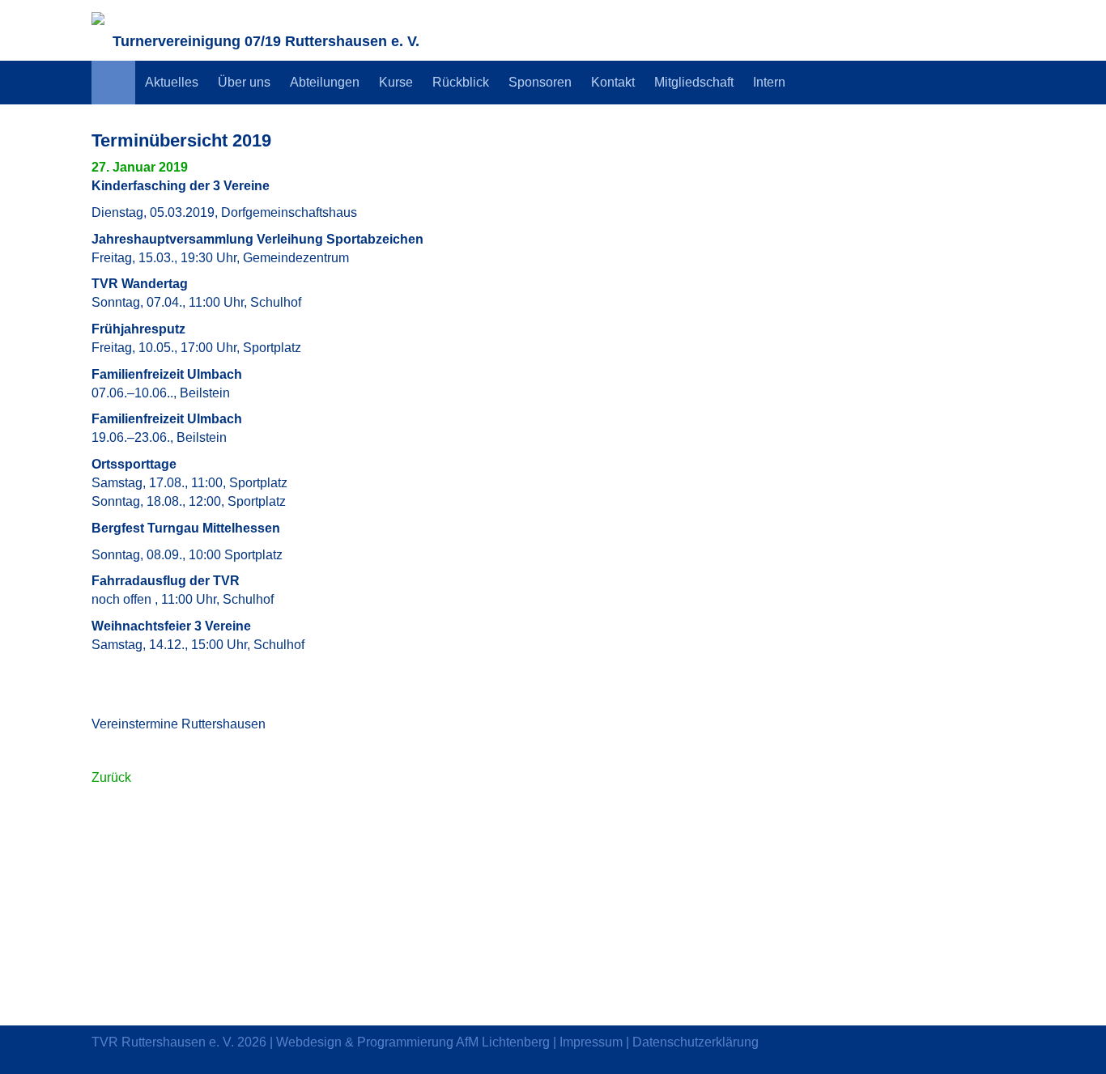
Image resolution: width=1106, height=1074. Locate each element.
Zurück (111, 777)
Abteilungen (324, 82)
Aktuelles (171, 82)
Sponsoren (540, 82)
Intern (769, 82)
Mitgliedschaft (694, 82)
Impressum (591, 1042)
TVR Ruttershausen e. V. (162, 1042)
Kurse (396, 82)
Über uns (244, 82)
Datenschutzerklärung (695, 1042)
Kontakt (613, 82)
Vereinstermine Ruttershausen (178, 724)
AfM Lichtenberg (503, 1042)
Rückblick (460, 82)
